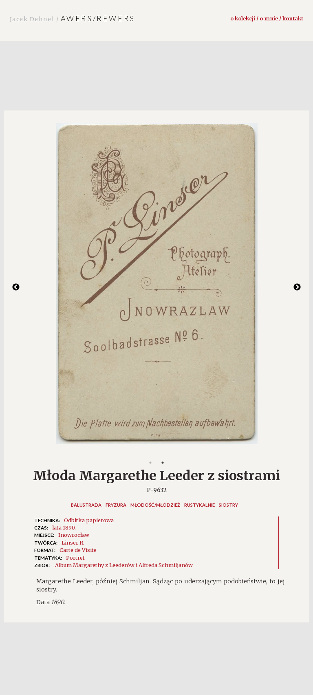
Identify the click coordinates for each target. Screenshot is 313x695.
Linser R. (73, 542)
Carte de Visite (78, 550)
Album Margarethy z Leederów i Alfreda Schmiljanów (124, 565)
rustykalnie (199, 504)
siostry (228, 504)
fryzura (116, 504)
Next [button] (297, 287)
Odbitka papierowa (89, 520)
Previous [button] (16, 287)
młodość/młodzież (155, 504)
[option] (156, 287)
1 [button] (150, 463)
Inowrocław (73, 535)
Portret (75, 557)
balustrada (86, 504)
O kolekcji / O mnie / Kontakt (266, 18)
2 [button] (163, 463)
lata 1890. (64, 527)
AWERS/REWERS (72, 18)
